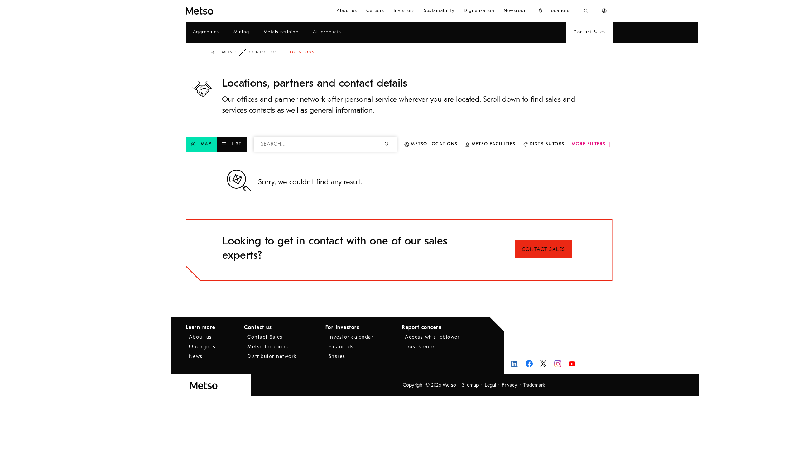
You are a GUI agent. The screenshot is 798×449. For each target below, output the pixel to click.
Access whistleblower (432, 337)
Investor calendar (351, 337)
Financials (341, 347)
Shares (337, 356)
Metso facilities (494, 144)
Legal (490, 385)
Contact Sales (543, 249)
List (237, 144)
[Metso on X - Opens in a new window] (543, 363)
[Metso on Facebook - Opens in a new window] (529, 363)
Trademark (534, 385)
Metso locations (434, 144)
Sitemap (470, 385)
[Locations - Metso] (222, 11)
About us (200, 337)
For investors (342, 327)
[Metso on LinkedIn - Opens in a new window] (514, 363)
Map (206, 144)
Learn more (200, 327)
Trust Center (420, 347)
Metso (229, 52)
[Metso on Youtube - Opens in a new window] (572, 363)
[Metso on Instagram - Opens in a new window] (557, 363)
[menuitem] (347, 11)
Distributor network (272, 356)
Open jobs (202, 347)
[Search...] (586, 11)
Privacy (509, 385)
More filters (589, 144)
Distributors (547, 144)
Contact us (262, 52)
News (196, 356)
